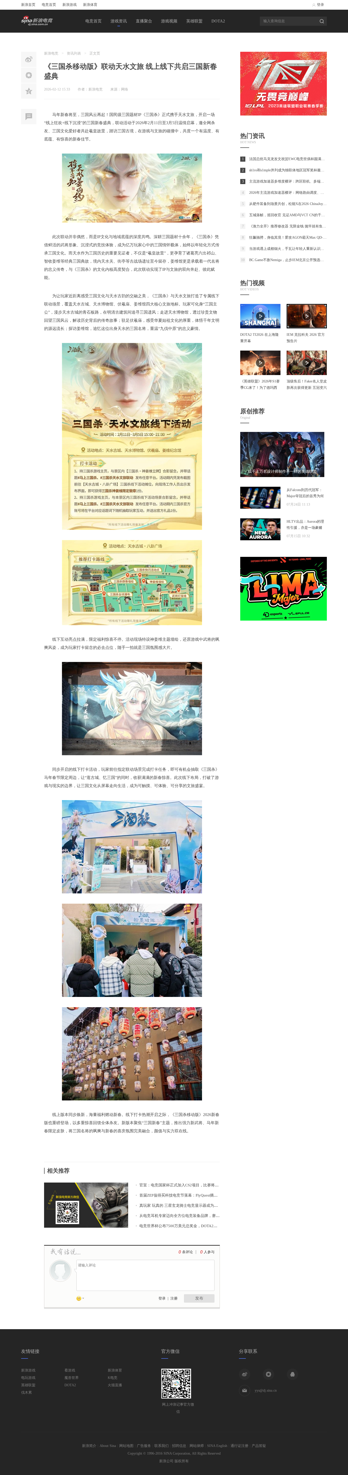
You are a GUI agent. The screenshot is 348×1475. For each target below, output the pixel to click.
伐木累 (26, 1392)
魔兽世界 (71, 1378)
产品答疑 (259, 1446)
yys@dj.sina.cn (266, 1390)
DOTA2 (218, 21)
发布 (199, 1298)
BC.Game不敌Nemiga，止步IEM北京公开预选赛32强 (290, 260)
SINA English (217, 1446)
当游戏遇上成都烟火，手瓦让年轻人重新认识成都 (288, 249)
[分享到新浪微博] (244, 1374)
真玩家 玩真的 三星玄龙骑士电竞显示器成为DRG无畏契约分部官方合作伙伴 (203, 1205)
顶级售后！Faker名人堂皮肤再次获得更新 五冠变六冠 (307, 387)
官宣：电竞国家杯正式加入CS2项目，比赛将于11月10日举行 (190, 1185)
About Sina (108, 1446)
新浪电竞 (51, 53)
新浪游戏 (69, 5)
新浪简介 (89, 1446)
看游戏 (69, 1370)
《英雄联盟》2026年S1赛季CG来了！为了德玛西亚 (260, 387)
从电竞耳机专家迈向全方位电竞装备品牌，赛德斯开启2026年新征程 (197, 1216)
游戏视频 (169, 21)
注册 (174, 1298)
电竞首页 (49, 5)
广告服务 (144, 1446)
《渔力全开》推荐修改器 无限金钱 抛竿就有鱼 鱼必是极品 (295, 226)
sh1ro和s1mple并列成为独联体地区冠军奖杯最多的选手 (292, 170)
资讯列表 (74, 53)
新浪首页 (28, 5)
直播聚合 (144, 21)
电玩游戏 (28, 1378)
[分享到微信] (268, 1374)
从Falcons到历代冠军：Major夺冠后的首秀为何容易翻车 (305, 496)
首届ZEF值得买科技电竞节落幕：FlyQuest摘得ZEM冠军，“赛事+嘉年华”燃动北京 (208, 1195)
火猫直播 (115, 1385)
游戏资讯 (119, 21)
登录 (320, 5)
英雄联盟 (194, 21)
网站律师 (197, 1446)
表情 (82, 1299)
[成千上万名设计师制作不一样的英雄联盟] (282, 476)
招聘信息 (179, 1446)
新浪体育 (90, 5)
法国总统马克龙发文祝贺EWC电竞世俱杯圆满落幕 (288, 159)
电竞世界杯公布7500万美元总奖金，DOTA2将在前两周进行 (189, 1226)
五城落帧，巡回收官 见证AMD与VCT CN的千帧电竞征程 (294, 215)
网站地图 (126, 1446)
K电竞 (112, 1378)
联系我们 (161, 1446)
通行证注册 (239, 1446)
